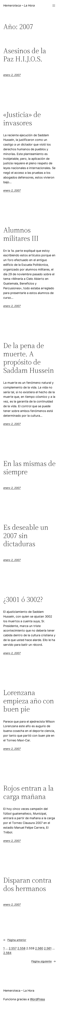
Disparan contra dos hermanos (27, 884)
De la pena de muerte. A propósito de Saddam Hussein (28, 357)
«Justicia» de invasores (22, 118)
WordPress (37, 999)
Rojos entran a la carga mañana (28, 792)
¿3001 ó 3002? (23, 599)
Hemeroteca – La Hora (19, 5)
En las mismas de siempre (29, 467)
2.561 (47, 948)
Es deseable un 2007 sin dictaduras (25, 535)
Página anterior (14, 940)
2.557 (13, 948)
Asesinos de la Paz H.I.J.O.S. (24, 55)
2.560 (39, 948)
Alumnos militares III (21, 234)
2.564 (7, 953)
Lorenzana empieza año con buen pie (28, 700)
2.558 (21, 948)
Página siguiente (43, 961)
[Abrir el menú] (54, 6)
